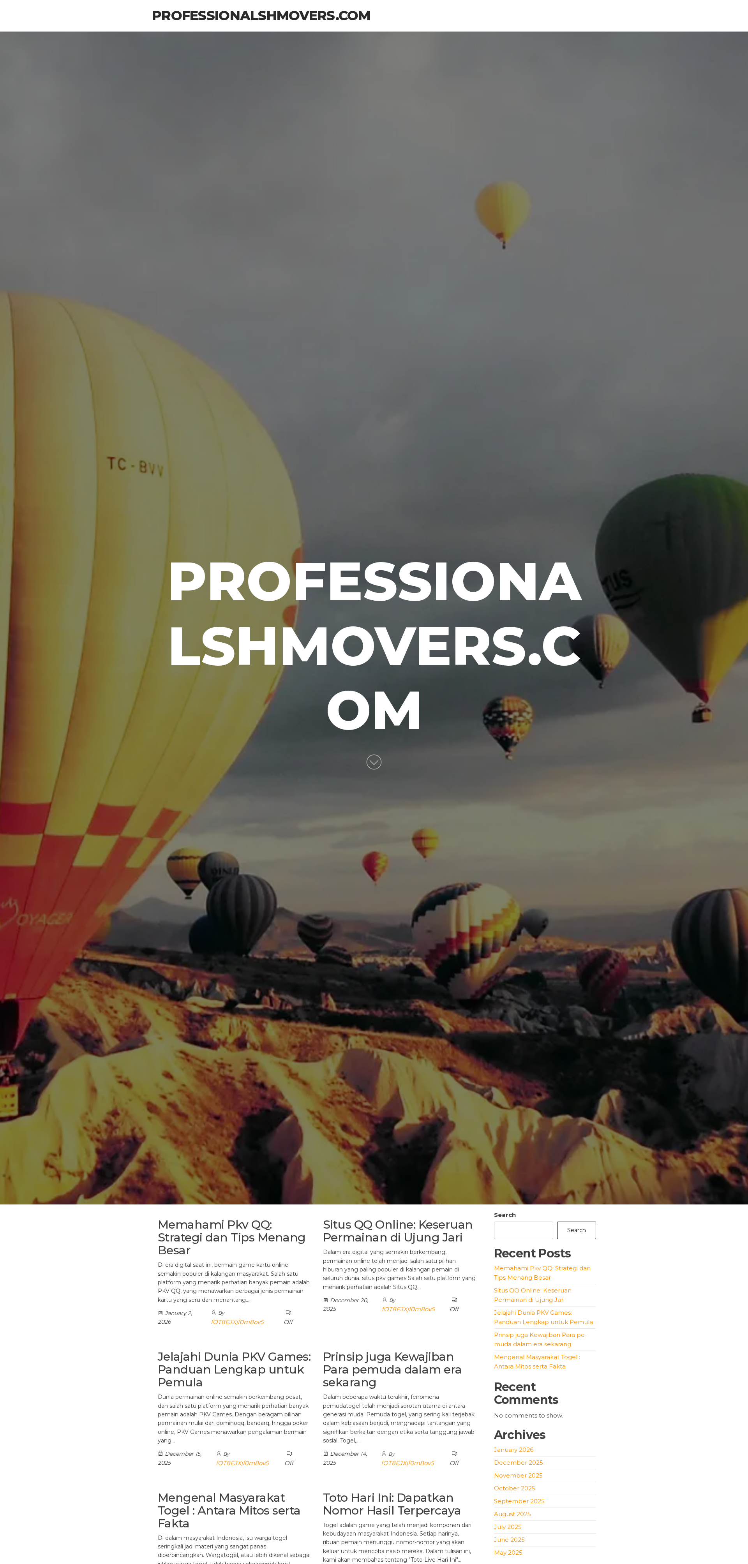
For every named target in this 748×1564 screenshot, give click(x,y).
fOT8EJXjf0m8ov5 (237, 1322)
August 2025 (512, 1514)
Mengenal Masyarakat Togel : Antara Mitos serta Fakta (229, 1510)
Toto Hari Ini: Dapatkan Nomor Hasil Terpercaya (392, 1504)
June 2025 (509, 1539)
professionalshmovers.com (261, 15)
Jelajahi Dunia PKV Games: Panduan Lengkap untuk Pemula (234, 1369)
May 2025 (508, 1552)
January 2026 (513, 1449)
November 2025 (518, 1475)
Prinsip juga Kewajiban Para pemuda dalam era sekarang (392, 1369)
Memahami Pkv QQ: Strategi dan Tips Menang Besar (232, 1237)
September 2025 (519, 1501)
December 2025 (518, 1462)
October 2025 (514, 1488)
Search (505, 1214)
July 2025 (508, 1526)
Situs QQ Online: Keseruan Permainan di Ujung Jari (398, 1231)
